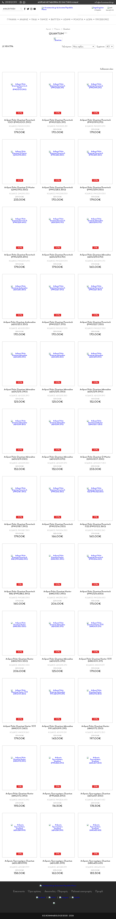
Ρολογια (78, 19)
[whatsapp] (24, 2)
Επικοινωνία (19, 891)
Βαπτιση (55, 19)
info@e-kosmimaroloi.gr (104, 2)
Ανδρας (24, 19)
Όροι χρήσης (34, 891)
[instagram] (31, 9)
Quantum (66, 29)
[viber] (20, 2)
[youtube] (35, 9)
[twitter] (28, 9)
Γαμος (44, 19)
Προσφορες (102, 19)
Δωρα (89, 19)
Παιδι (34, 19)
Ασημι (66, 19)
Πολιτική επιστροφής (81, 891)
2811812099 (11, 2)
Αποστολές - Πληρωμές (56, 891)
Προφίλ (99, 891)
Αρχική (48, 29)
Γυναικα (12, 19)
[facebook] (25, 9)
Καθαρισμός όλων (106, 69)
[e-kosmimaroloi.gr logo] (58, 11)
